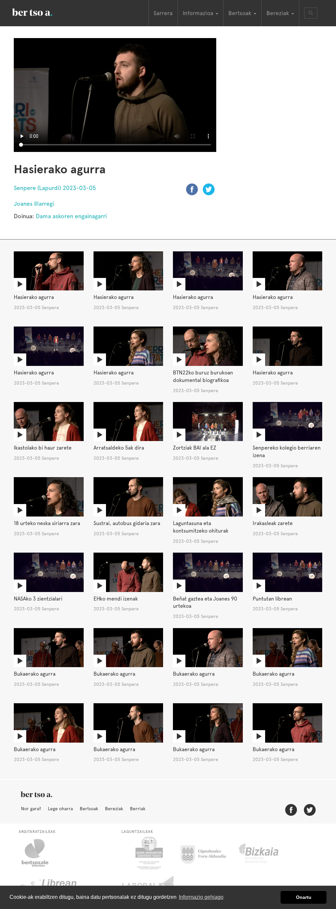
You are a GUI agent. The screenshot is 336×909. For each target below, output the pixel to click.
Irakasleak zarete (273, 523)
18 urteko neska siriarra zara (47, 523)
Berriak (137, 808)
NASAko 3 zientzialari (38, 599)
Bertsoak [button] (240, 13)
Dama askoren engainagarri (71, 216)
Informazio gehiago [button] (201, 897)
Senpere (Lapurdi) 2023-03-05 (55, 187)
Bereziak (114, 808)
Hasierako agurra (34, 297)
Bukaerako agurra (34, 674)
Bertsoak (89, 808)
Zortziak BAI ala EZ (194, 448)
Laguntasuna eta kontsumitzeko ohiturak (200, 527)
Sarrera (163, 13)
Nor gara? (31, 808)
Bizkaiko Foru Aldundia (266, 852)
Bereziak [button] (278, 13)
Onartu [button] (303, 897)
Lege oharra (60, 808)
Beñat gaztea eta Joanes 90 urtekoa (205, 602)
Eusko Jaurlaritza (148, 852)
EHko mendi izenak (116, 599)
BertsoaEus (41, 11)
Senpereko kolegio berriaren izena (287, 451)
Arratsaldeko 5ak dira (119, 448)
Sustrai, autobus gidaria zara (127, 523)
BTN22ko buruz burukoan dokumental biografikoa (203, 376)
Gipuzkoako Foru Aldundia (207, 852)
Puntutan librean (272, 599)
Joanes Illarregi (34, 203)
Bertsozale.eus (39, 852)
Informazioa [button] (199, 13)
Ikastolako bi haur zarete (43, 448)
